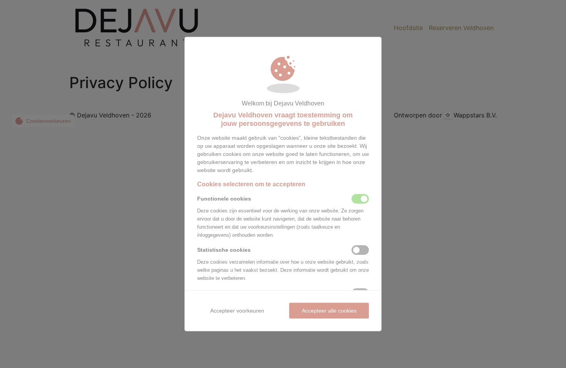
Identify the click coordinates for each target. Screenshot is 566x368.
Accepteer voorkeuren (237, 310)
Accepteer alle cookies (329, 310)
